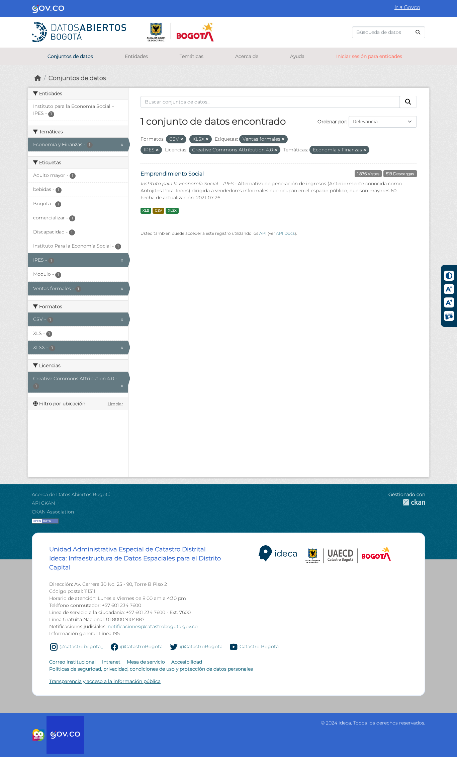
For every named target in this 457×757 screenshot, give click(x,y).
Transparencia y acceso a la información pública (105, 681)
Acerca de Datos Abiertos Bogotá (71, 494)
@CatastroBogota (141, 646)
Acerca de (246, 56)
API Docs (285, 233)
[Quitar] (181, 139)
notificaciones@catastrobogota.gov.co (153, 626)
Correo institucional (72, 662)
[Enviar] (418, 32)
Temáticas (191, 56)
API (263, 233)
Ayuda (297, 56)
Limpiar (115, 403)
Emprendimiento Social (172, 173)
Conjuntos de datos (70, 56)
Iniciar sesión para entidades (369, 56)
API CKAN (43, 503)
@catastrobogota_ (81, 646)
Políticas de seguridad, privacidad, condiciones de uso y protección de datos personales (151, 669)
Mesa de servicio (146, 662)
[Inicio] (37, 77)
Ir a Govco (407, 7)
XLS (146, 210)
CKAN (406, 502)
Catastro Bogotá (259, 646)
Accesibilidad (186, 662)
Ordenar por (331, 122)
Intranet (111, 662)
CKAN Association (53, 512)
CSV (158, 210)
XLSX (172, 210)
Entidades (136, 56)
